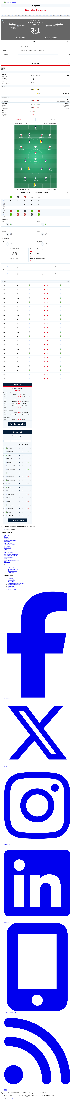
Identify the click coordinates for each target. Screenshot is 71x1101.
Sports (37, 6)
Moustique (7, 541)
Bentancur (5, 90)
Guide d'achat (11, 587)
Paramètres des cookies (14, 584)
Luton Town (14, 408)
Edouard (67, 105)
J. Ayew (67, 103)
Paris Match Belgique (10, 540)
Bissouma (4, 114)
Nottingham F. (14, 403)
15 (50, 15)
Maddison (8, 80)
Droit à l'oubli (11, 581)
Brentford (15, 394)
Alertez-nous (11, 572)
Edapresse (7, 562)
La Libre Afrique (8, 543)
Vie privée (10, 578)
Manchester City (13, 414)
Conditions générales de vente (16, 583)
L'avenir (6, 538)
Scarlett (5, 112)
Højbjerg (5, 108)
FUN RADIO (8, 546)
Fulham (15, 399)
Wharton (66, 107)
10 (32, 15)
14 (46, 15)
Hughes (67, 108)
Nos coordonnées (12, 571)
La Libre (6, 535)
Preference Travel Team (10, 555)
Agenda (6, 551)
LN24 (5, 559)
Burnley (15, 412)
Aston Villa (24, 408)
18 (60, 15)
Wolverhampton (25, 401)
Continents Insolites (9, 544)
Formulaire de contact (13, 569)
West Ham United (26, 396)
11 (36, 15)
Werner (4, 74)
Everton (15, 396)
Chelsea (23, 394)
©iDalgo (2, 381)
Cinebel (6, 537)
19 (64, 15)
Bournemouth (25, 412)
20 (67, 15)
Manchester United (26, 414)
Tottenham (21, 38)
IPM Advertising (8, 557)
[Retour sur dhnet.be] (35, 2)
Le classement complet (17, 520)
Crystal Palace (50, 38)
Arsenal (23, 419)
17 (57, 15)
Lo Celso (5, 115)
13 (43, 15)
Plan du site (11, 586)
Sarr (4, 105)
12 (39, 15)
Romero (4, 78)
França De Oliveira (64, 101)
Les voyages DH (8, 552)
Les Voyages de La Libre (11, 554)
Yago (5, 549)
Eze (68, 75)
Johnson (8, 76)
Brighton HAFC (25, 399)
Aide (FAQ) (11, 568)
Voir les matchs (17, 424)
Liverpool (24, 403)
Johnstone (66, 93)
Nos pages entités (12, 589)
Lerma (67, 90)
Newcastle (14, 401)
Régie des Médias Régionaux (12, 560)
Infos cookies (11, 580)
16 (53, 15)
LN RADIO (7, 548)
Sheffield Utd (14, 419)
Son (3, 81)
